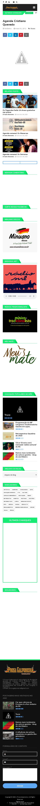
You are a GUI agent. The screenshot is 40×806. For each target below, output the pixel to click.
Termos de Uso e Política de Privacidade (21, 802)
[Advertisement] (20, 378)
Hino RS (14, 804)
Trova (6, 510)
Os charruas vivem (25, 804)
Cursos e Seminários (10, 495)
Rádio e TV (25, 504)
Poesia (17, 504)
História (31, 498)
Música (11, 504)
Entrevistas (7, 498)
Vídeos (12, 510)
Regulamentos (8, 507)
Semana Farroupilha (21, 507)
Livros (17, 501)
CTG (19, 492)
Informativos (8, 501)
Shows (32, 28)
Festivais (24, 498)
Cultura (24, 492)
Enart (29, 495)
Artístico (7, 489)
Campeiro (23, 13)
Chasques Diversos (9, 492)
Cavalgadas (24, 489)
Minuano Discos (26, 501)
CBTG (31, 489)
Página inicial (20, 801)
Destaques (22, 495)
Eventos (16, 498)
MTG (5, 504)
